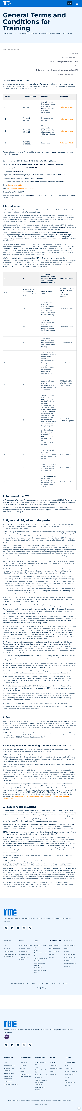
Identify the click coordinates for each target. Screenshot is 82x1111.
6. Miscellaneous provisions (68, 74)
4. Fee (76, 66)
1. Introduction (73, 53)
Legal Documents (9, 33)
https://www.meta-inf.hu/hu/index (20, 188)
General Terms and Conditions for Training (56, 33)
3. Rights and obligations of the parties (62, 62)
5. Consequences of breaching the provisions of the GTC (57, 70)
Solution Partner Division (29, 33)
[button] (69, 3)
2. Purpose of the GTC (70, 58)
